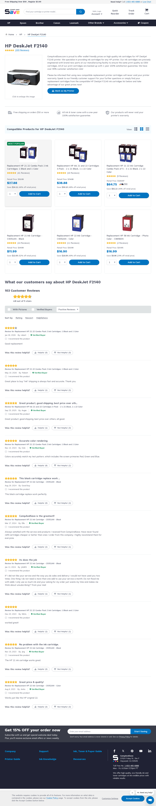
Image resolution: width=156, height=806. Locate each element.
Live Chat (147, 2)
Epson (23, 23)
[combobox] (54, 11)
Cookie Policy (52, 798)
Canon (57, 23)
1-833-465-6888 (133, 2)
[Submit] (80, 12)
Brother (40, 23)
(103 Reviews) (22, 50)
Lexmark (74, 23)
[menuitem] (135, 129)
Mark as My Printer (64, 90)
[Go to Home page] (12, 11)
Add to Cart (34, 194)
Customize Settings (110, 798)
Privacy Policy (124, 737)
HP (8, 23)
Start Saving (140, 731)
